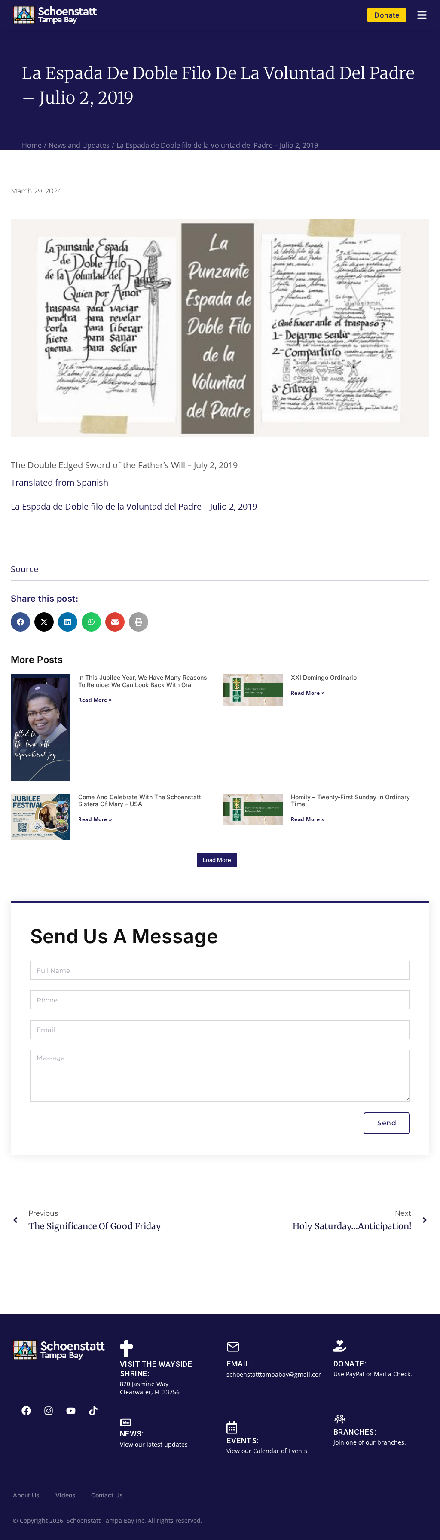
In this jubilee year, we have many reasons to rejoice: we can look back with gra (142, 681)
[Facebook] (26, 1410)
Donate (386, 15)
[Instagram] (48, 1410)
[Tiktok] (93, 1410)
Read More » (95, 699)
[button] (422, 15)
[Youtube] (71, 1410)
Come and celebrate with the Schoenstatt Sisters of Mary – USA (139, 800)
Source (24, 569)
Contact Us (107, 1495)
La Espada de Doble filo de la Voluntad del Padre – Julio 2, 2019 (134, 506)
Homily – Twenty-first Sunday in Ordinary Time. (350, 800)
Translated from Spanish (59, 482)
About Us (26, 1495)
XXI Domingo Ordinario (324, 677)
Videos (65, 1495)
